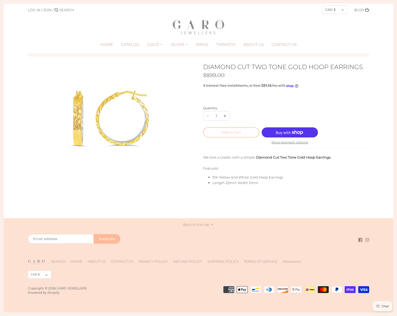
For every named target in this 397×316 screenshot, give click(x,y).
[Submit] (56, 10)
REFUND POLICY (187, 261)
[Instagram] (367, 239)
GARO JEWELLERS (72, 288)
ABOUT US (97, 261)
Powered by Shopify (44, 292)
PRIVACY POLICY (153, 261)
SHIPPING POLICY (223, 261)
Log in (34, 10)
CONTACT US (122, 261)
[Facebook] (360, 239)
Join (47, 10)
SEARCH (58, 261)
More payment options (290, 142)
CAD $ (330, 9)
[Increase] (225, 116)
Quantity (210, 108)
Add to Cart (231, 132)
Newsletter (292, 261)
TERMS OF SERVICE (261, 261)
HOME (76, 261)
